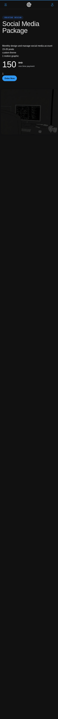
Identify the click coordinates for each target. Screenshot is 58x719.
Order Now (10, 78)
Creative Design (12, 18)
